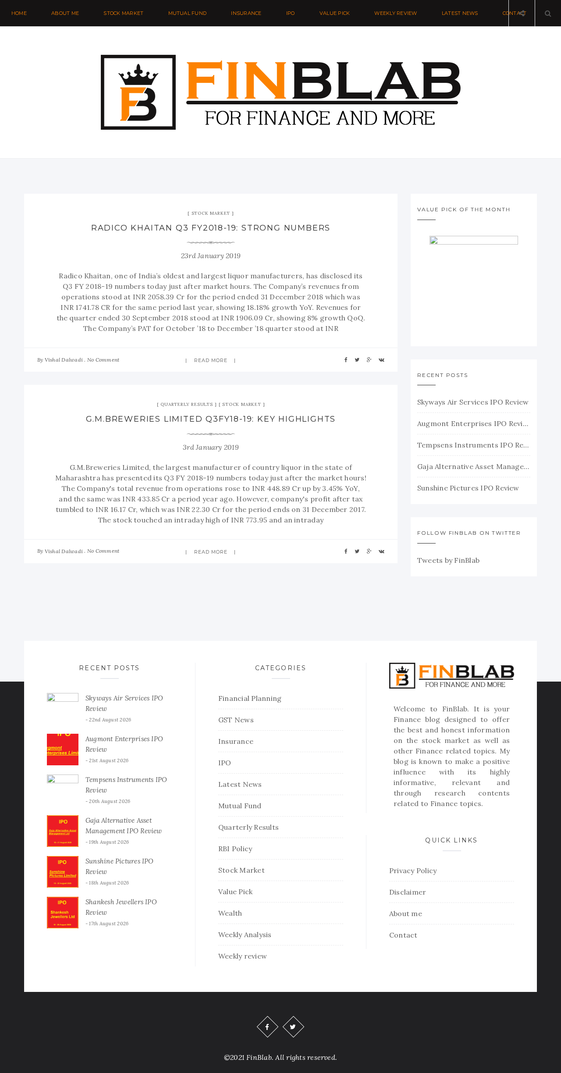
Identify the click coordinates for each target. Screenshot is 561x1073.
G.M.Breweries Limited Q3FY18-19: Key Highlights (211, 419)
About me (65, 13)
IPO (290, 13)
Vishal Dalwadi (64, 359)
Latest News (460, 13)
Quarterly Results (186, 404)
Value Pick (335, 13)
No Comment (103, 359)
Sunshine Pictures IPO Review (468, 487)
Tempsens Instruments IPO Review (473, 445)
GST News (236, 719)
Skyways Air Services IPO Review (473, 402)
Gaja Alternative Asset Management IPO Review (473, 466)
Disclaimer (407, 892)
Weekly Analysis (245, 934)
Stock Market (123, 13)
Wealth (230, 913)
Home (19, 13)
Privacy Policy (413, 870)
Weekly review (395, 13)
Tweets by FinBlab (448, 560)
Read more (211, 360)
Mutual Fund (187, 13)
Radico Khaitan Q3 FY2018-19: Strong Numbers (210, 228)
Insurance (246, 13)
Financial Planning (249, 698)
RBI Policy (235, 848)
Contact (403, 935)
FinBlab (455, 708)
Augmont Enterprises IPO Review (473, 423)
